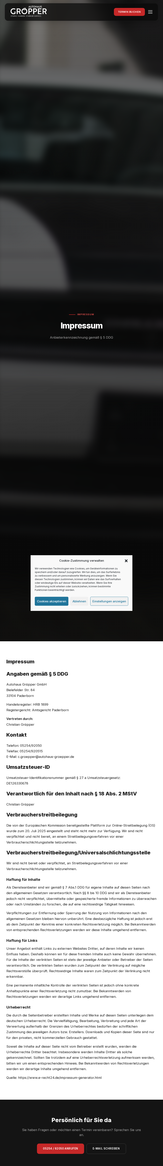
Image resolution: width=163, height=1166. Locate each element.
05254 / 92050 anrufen (60, 1148)
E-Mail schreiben (106, 1148)
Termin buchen (129, 11)
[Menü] (150, 12)
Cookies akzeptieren (51, 601)
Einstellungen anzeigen (109, 601)
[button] (126, 561)
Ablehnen (79, 601)
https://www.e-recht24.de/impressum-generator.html (60, 1078)
